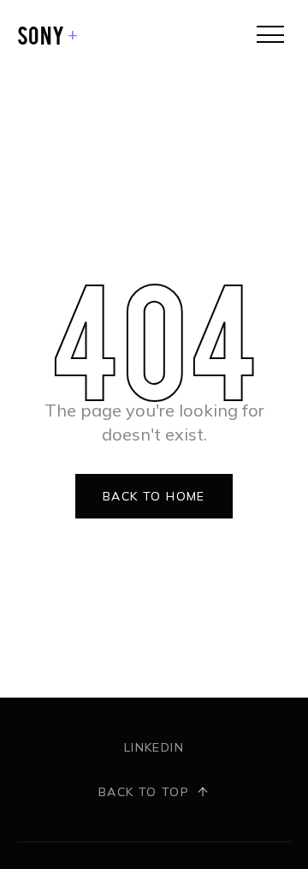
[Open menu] (270, 34)
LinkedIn (154, 747)
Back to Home (154, 496)
